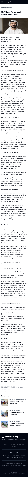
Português (22, 455)
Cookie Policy (17, 465)
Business (5, 444)
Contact (3, 465)
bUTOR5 (4, 473)
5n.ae (10, 473)
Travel (23, 444)
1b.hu (18, 473)
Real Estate (14, 446)
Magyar (16, 457)
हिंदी (11, 455)
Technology (18, 444)
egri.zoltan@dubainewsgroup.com (7, 391)
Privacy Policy (11, 465)
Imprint (7, 465)
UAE (14, 444)
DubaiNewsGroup (11, 437)
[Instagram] (14, 452)
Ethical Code (14, 467)
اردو (14, 455)
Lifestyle (10, 444)
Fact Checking (23, 465)
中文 (8, 455)
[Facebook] (11, 452)
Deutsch (11, 457)
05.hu (8, 473)
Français (7, 457)
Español (17, 455)
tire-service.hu (14, 473)
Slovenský (21, 457)
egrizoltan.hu (22, 473)
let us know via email (19, 387)
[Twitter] (17, 452)
